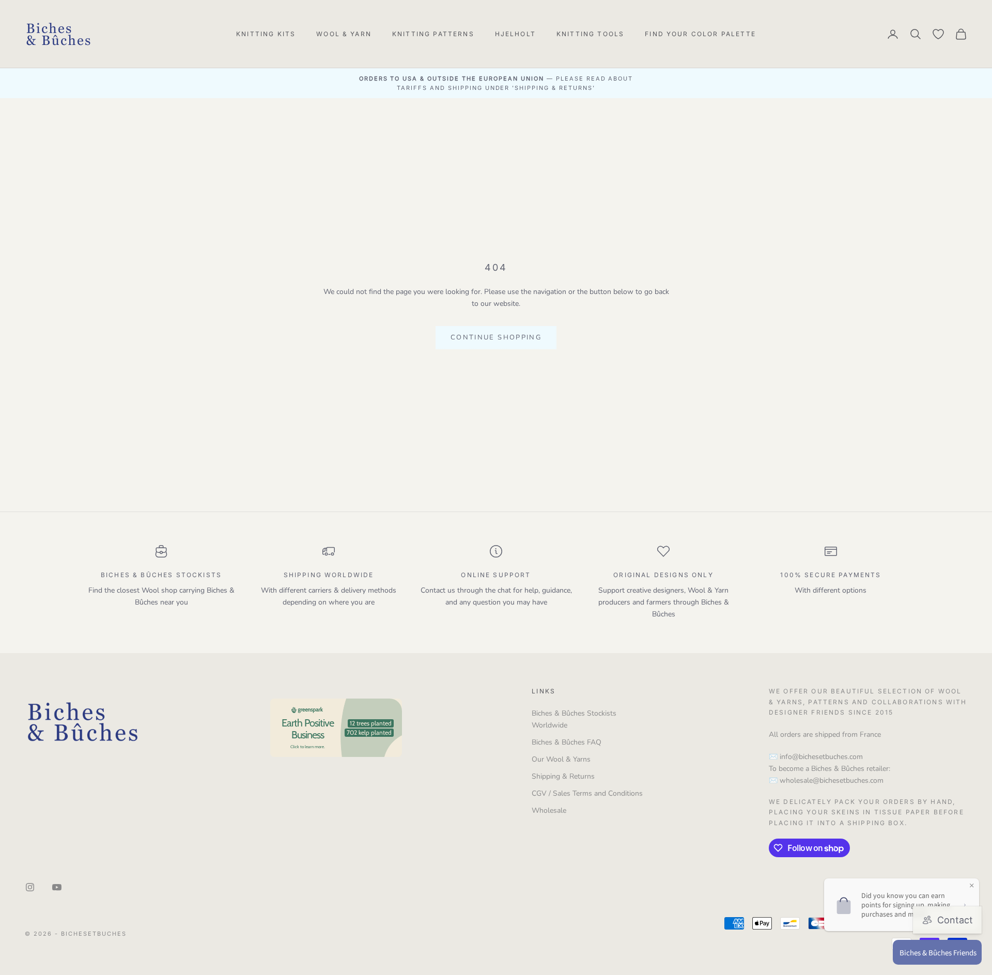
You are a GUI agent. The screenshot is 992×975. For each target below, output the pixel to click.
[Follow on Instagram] (30, 887)
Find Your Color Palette (700, 34)
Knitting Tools (590, 34)
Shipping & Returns (563, 776)
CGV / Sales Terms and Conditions (587, 793)
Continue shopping (496, 337)
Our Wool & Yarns (561, 759)
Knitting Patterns (433, 34)
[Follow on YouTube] (57, 887)
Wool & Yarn (343, 34)
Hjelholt (515, 34)
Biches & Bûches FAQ (566, 742)
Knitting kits (266, 34)
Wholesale (549, 810)
